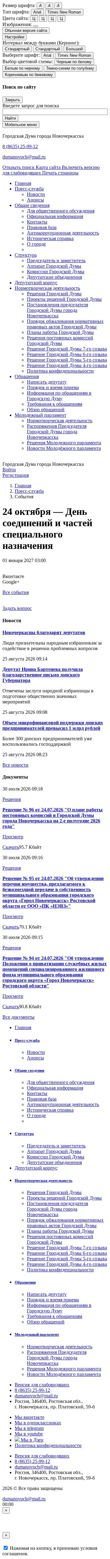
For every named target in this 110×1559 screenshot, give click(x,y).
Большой (74, 49)
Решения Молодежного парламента (64, 442)
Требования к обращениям (54, 404)
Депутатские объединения (54, 277)
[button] (29, 188)
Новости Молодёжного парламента (64, 448)
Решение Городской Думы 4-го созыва (67, 365)
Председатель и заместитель (56, 260)
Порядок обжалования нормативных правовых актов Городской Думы (65, 324)
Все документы (18, 1017)
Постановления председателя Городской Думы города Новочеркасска (57, 310)
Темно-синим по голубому (70, 68)
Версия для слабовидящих (42, 1384)
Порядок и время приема (53, 387)
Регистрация (15, 475)
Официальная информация (55, 216)
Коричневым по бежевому (29, 74)
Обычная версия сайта (26, 30)
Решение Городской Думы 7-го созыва (67, 348)
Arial (37, 12)
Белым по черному (22, 68)
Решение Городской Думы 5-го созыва (67, 359)
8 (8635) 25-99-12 (20, 146)
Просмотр (12, 836)
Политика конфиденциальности (60, 370)
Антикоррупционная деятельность (63, 233)
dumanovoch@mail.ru (24, 156)
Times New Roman (64, 12)
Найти (10, 118)
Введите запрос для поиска (30, 105)
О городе (36, 244)
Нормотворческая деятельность (59, 420)
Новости (36, 194)
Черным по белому (74, 61)
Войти (9, 469)
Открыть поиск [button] (19, 167)
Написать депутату (47, 382)
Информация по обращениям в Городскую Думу (59, 395)
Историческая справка (50, 238)
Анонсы (35, 199)
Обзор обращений (45, 409)
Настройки (14, 37)
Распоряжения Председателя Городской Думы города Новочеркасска (56, 431)
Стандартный (17, 49)
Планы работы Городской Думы (60, 332)
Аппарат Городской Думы (54, 266)
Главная (23, 485)
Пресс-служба (29, 491)
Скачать (10, 847)
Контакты (37, 221)
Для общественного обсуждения (60, 210)
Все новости (15, 765)
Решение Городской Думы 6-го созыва (67, 354)
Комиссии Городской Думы (55, 271)
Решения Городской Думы (54, 293)
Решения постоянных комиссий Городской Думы (60, 340)
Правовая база (42, 227)
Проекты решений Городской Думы (64, 299)
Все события (15, 592)
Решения (11, 799)
